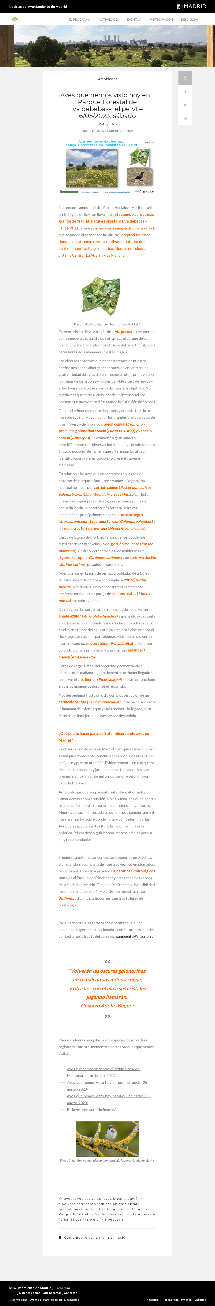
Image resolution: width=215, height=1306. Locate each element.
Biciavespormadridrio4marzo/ (91, 1109)
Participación (161, 19)
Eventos (134, 19)
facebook (153, 1299)
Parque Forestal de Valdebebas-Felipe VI (96, 1214)
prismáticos (71, 1219)
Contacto (70, 1292)
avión (135, 1199)
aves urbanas (116, 1199)
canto (91, 1204)
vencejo (91, 1219)
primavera (146, 1214)
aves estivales (88, 1199)
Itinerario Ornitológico (101, 1209)
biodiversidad (71, 1204)
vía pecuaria (112, 1219)
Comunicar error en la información (95, 1237)
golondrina (68, 1209)
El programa (79, 19)
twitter (186, 1299)
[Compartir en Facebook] (185, 91)
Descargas (190, 19)
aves (68, 1199)
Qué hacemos (52, 1292)
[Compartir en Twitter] (185, 105)
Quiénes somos (29, 1292)
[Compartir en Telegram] (185, 119)
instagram (171, 1299)
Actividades (109, 19)
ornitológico (136, 1209)
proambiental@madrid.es (132, 936)
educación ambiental (118, 1204)
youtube (200, 1299)
